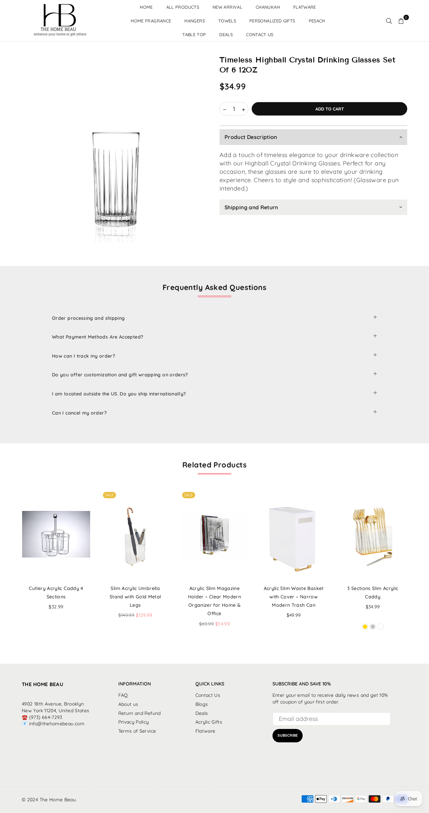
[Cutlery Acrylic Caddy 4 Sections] (56, 534)
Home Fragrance (151, 20)
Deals (201, 713)
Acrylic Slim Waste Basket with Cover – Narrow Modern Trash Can (294, 596)
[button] (401, 21)
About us (128, 704)
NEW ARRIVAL (227, 7)
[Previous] (12, 567)
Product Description (251, 137)
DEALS (226, 34)
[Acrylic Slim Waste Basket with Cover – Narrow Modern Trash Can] (294, 534)
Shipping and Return (251, 207)
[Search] (389, 21)
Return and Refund (139, 713)
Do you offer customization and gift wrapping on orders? (120, 375)
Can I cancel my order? (79, 413)
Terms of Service (137, 731)
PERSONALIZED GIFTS (272, 20)
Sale (109, 495)
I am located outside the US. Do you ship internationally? (119, 394)
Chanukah (268, 7)
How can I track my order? (83, 356)
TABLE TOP (194, 34)
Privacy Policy (133, 722)
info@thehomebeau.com (56, 724)
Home (146, 7)
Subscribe (288, 735)
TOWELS (227, 20)
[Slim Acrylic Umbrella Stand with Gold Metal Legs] (135, 534)
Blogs (201, 704)
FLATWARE (304, 7)
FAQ (123, 695)
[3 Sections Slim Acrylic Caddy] (373, 534)
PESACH (317, 20)
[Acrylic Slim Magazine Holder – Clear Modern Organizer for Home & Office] (214, 534)
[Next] (417, 567)
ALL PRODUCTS (182, 7)
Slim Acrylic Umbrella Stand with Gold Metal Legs (135, 596)
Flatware (205, 731)
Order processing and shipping (88, 318)
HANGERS (194, 20)
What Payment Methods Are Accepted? (97, 337)
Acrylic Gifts (209, 722)
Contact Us (208, 695)
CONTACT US (259, 34)
